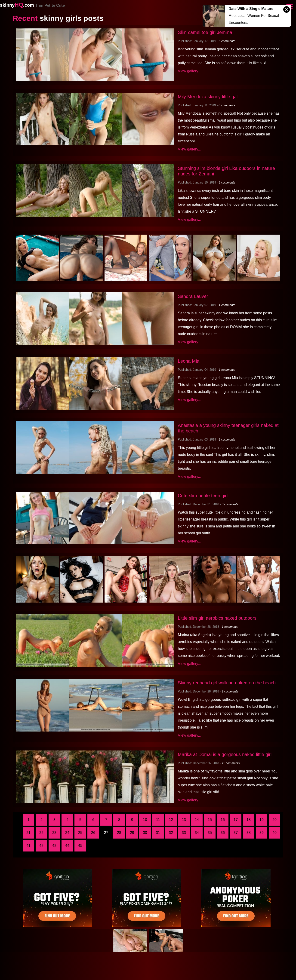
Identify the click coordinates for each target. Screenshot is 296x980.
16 (223, 820)
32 (171, 833)
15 (210, 820)
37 (236, 833)
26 (93, 833)
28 (119, 833)
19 (261, 820)
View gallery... (189, 71)
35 (210, 833)
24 (67, 833)
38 (249, 833)
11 (158, 820)
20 (274, 820)
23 (54, 833)
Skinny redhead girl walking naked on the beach (227, 682)
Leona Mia (188, 361)
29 (132, 833)
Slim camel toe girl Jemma (205, 32)
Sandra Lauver (193, 296)
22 (41, 833)
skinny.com (32, 5)
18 (249, 820)
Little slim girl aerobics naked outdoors (217, 618)
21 (28, 833)
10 (145, 820)
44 (67, 846)
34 (197, 833)
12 (171, 820)
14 (197, 820)
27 (106, 833)
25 (80, 833)
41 (28, 846)
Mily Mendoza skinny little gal (207, 96)
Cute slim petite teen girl (203, 495)
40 (274, 833)
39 (261, 833)
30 (145, 833)
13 (184, 820)
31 (158, 833)
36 (223, 833)
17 (236, 820)
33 (184, 833)
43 (54, 846)
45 (80, 846)
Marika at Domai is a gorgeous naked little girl (224, 754)
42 (41, 846)
